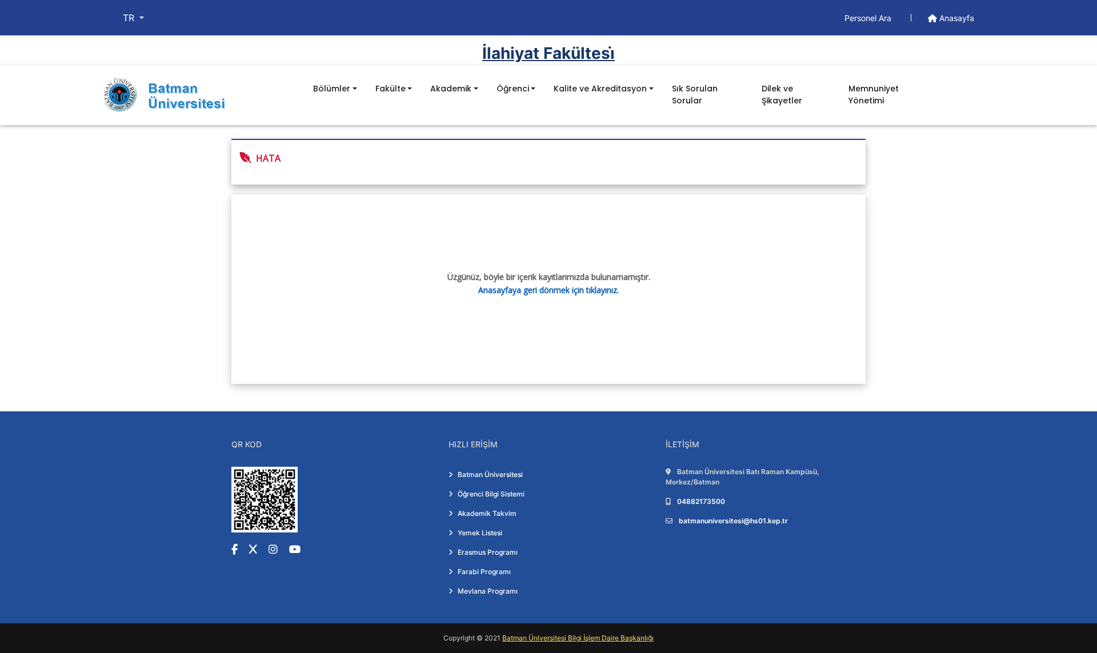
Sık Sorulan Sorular (695, 94)
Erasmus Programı (488, 552)
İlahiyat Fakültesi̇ (548, 53)
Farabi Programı (484, 571)
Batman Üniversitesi (490, 474)
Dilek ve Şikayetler (782, 94)
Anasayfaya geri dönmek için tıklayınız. (548, 290)
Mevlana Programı (488, 591)
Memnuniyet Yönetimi (873, 94)
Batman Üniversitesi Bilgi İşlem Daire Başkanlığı (578, 638)
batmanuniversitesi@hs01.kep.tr (733, 520)
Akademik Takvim (487, 513)
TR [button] (130, 17)
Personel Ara (869, 18)
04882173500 (701, 501)
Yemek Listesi (480, 532)
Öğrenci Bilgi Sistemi (491, 494)
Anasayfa (955, 18)
